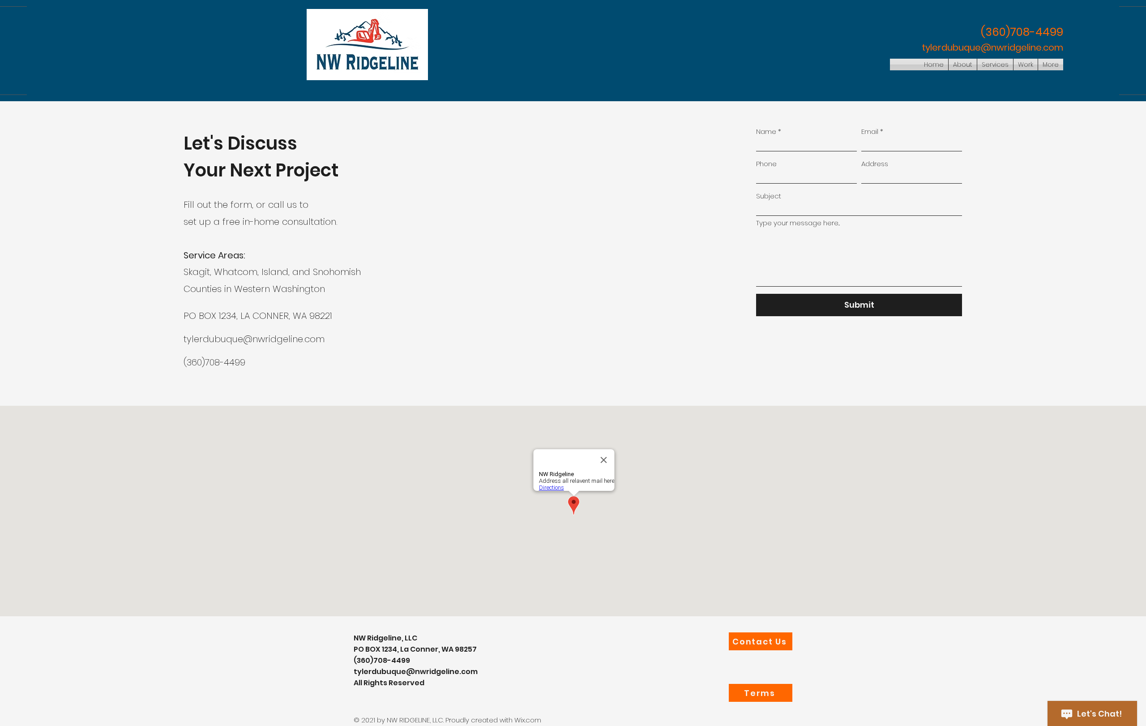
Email (869, 131)
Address (874, 163)
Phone (766, 163)
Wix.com (527, 720)
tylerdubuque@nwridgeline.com (992, 47)
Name (766, 131)
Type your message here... (798, 222)
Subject (768, 196)
